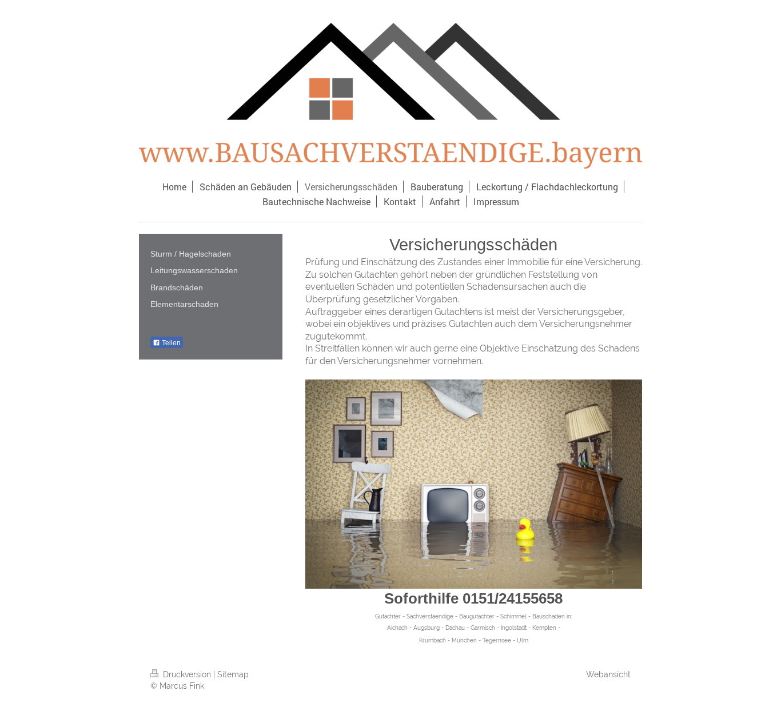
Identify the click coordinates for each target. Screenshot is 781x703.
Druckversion (187, 674)
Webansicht (608, 674)
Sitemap (233, 674)
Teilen (170, 343)
